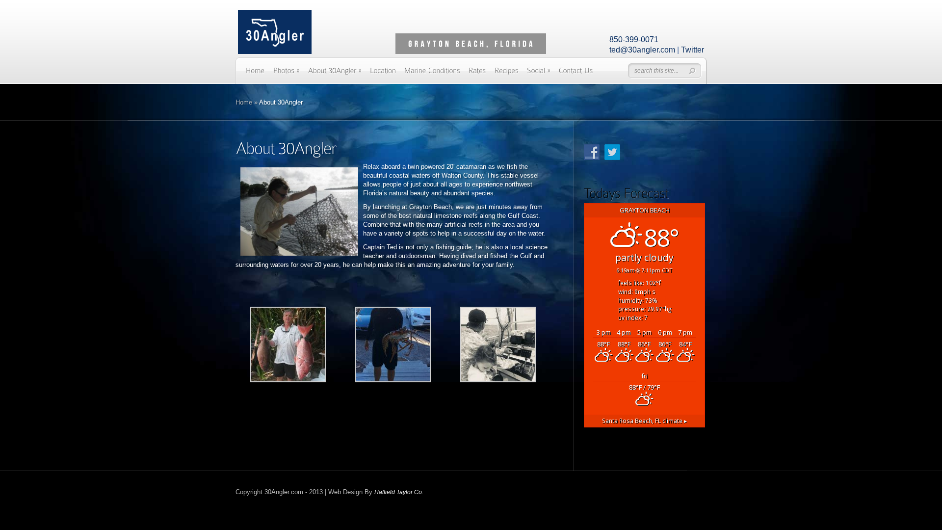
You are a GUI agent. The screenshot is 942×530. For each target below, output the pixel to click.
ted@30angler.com (642, 50)
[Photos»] (286, 74)
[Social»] (538, 74)
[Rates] (477, 74)
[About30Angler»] (335, 74)
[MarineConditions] (432, 74)
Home (244, 102)
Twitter (692, 50)
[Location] (383, 74)
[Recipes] (507, 74)
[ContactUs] (576, 74)
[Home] (255, 74)
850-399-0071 (633, 39)
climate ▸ (644, 420)
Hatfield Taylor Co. (398, 492)
